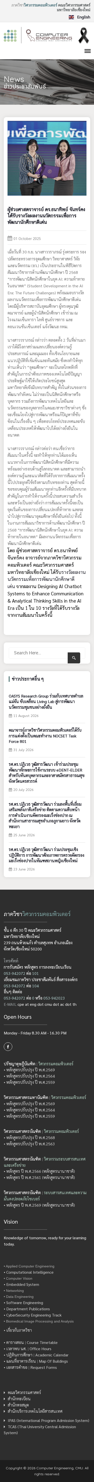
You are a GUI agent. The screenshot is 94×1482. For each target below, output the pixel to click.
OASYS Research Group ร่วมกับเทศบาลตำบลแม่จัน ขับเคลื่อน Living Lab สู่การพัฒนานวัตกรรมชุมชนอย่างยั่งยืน (46, 701)
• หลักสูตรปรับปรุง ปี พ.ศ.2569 (29, 1069)
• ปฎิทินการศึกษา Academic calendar (36, 1354)
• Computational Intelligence (29, 1272)
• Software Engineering (23, 1302)
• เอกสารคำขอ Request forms (30, 1367)
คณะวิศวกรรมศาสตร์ (24, 1392)
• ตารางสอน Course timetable (31, 1342)
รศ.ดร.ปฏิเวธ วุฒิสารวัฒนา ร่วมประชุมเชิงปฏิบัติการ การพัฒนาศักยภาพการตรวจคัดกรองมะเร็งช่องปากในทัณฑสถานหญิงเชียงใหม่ (46, 855)
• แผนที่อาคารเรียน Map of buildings (36, 1361)
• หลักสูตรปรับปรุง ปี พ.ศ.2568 (29, 1137)
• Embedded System (21, 1284)
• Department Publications (27, 1308)
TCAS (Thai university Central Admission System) (40, 1429)
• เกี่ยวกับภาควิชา (18, 1330)
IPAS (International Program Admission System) (48, 1420)
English (83, 17)
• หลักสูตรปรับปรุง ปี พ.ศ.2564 (29, 1076)
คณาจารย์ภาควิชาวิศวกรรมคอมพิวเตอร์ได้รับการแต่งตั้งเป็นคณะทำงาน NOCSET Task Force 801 (45, 735)
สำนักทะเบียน (19, 1398)
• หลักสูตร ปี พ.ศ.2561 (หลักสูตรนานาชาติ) (39, 1177)
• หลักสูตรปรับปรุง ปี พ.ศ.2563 (29, 1143)
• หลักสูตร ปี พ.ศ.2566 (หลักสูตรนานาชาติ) (39, 1171)
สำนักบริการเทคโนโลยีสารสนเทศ (35, 1411)
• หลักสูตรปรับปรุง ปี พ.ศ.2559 (29, 1082)
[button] (86, 51)
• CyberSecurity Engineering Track (33, 1315)
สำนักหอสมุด (18, 1404)
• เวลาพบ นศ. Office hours (27, 1348)
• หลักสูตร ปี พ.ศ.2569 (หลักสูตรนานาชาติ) (39, 1205)
